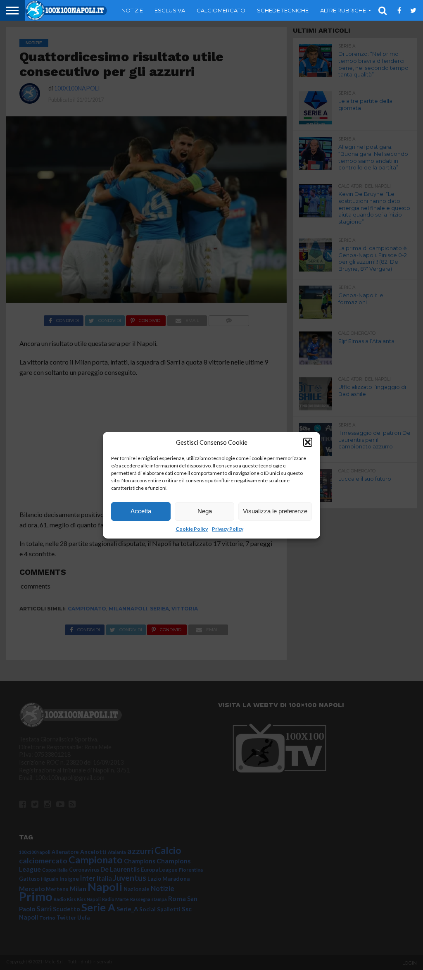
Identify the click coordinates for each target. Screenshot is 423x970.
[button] (308, 442)
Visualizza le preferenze (275, 511)
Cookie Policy (192, 529)
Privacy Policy (227, 529)
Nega (204, 511)
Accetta (141, 511)
